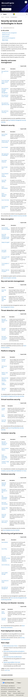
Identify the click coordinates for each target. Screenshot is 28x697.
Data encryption (5, 36)
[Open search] (26, 14)
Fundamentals (14, 17)
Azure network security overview (18, 215)
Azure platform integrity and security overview (12, 396)
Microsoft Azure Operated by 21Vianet (9, 689)
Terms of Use (4, 695)
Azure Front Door (5, 200)
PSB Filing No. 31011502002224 (8, 687)
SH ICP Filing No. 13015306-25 (7, 685)
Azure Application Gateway (4, 195)
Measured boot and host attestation (5, 379)
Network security (5, 34)
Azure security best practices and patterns (14, 651)
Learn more (7, 670)
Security (7, 17)
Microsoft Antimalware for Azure (4, 338)
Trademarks (10, 695)
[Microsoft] (14, 14)
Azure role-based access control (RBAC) (5, 82)
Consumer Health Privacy (18, 693)
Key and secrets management (8, 38)
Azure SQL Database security (4, 484)
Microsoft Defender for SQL (4, 491)
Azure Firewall (5, 147)
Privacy (18, 687)
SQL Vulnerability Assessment (4, 497)
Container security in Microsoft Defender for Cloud (13, 470)
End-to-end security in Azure (10, 646)
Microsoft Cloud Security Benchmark (13, 657)
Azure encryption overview (9, 278)
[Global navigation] (1, 14)
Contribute (3, 693)
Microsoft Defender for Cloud (4, 321)
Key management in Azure (7, 307)
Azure (2, 17)
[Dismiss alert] (26, 2)
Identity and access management (9, 32)
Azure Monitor (5, 542)
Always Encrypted (5, 242)
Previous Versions (12, 691)
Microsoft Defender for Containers (4, 443)
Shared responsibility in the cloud (12, 662)
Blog (19, 691)
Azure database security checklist (11, 530)
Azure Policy (4, 548)
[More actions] (26, 17)
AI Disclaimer (4, 691)
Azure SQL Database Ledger (4, 516)
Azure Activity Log (5, 564)
